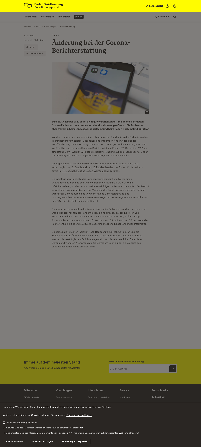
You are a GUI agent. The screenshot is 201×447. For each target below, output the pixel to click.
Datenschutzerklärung (79, 415)
